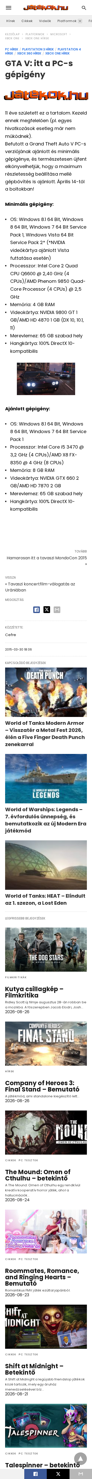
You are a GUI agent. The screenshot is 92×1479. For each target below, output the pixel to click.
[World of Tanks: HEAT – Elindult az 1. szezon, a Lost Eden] (46, 865)
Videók (45, 21)
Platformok (67, 21)
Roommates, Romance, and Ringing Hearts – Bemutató (42, 1277)
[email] (81, 1474)
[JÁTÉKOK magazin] (45, 8)
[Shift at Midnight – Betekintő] (46, 1327)
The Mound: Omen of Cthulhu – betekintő (38, 1175)
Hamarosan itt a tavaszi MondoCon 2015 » (47, 561)
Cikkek (27, 21)
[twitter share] (46, 609)
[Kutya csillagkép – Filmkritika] (46, 950)
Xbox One (12, 38)
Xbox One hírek (37, 38)
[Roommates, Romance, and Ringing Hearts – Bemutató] (46, 1232)
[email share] (57, 609)
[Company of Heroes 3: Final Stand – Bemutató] (46, 1044)
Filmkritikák (16, 977)
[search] (84, 8)
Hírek (10, 21)
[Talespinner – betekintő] (46, 1426)
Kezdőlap (12, 34)
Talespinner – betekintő (42, 1465)
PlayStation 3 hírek (38, 49)
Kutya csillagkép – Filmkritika (34, 992)
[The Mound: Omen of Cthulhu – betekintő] (46, 1133)
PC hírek (11, 49)
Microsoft (58, 34)
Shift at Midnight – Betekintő (34, 1369)
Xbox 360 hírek (29, 53)
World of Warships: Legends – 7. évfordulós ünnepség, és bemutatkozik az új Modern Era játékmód (45, 820)
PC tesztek (28, 1160)
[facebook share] (36, 609)
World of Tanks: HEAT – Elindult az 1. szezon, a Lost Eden (45, 899)
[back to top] (80, 1458)
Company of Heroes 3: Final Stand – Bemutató (42, 1086)
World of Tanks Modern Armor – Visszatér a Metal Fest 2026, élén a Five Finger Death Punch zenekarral (45, 733)
